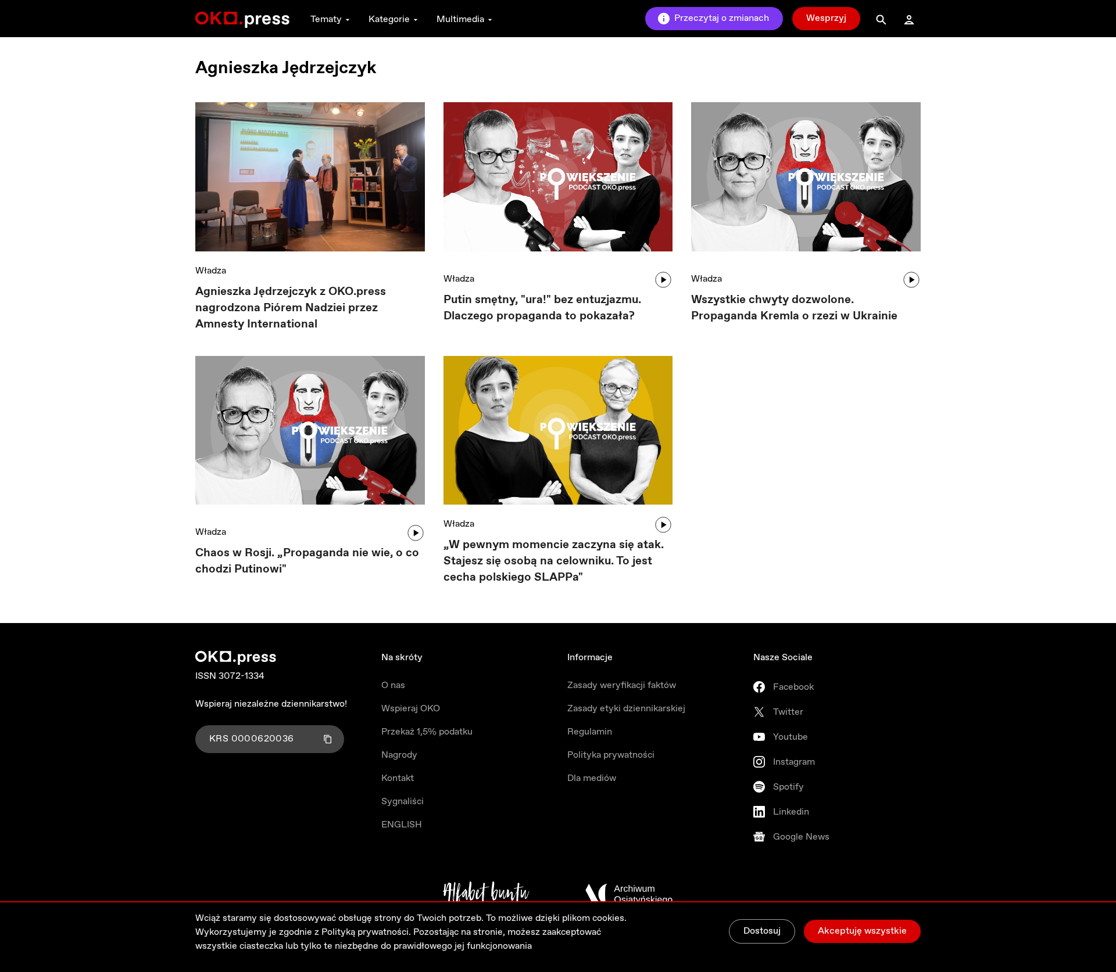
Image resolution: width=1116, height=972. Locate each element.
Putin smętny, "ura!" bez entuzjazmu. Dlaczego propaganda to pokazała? (542, 308)
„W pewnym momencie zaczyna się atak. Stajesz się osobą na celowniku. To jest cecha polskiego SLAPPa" (553, 561)
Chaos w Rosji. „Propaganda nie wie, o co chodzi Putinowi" (307, 561)
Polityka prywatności (610, 755)
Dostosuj (762, 931)
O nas (393, 685)
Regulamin (589, 732)
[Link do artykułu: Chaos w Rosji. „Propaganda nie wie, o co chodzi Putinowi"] (310, 434)
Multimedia (460, 19)
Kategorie (389, 19)
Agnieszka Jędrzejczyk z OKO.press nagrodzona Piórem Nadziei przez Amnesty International (290, 308)
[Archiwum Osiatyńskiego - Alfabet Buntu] (486, 894)
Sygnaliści (402, 801)
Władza (210, 271)
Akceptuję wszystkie (862, 931)
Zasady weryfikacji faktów (621, 685)
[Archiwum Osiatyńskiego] (629, 894)
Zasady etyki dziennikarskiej (626, 709)
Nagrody (399, 755)
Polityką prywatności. (366, 932)
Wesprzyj (826, 18)
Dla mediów (591, 778)
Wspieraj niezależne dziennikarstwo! (271, 704)
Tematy (326, 19)
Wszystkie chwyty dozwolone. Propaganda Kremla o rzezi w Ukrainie (794, 308)
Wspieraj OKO (410, 709)
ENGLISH (401, 825)
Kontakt (397, 778)
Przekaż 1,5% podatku (427, 732)
